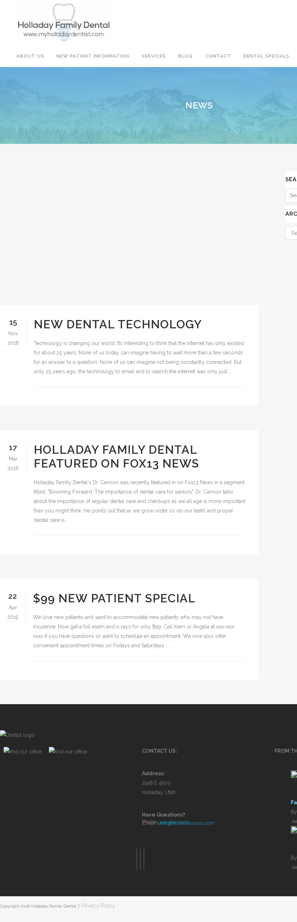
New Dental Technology (118, 324)
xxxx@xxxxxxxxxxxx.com (185, 823)
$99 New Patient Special (114, 598)
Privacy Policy (98, 905)
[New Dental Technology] (129, 238)
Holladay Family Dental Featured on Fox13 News (116, 456)
